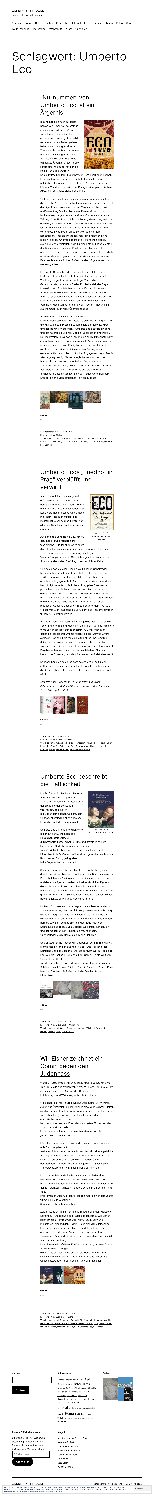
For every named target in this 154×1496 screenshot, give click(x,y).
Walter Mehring (20, 29)
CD (83, 1384)
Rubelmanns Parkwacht (69, 1450)
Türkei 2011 (66, 1418)
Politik (119, 23)
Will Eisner (98, 1326)
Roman (52, 749)
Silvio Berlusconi (95, 441)
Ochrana (61, 1326)
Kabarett (60, 1403)
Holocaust (45, 1326)
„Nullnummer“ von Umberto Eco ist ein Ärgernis (67, 105)
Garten (69, 1395)
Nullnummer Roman (71, 441)
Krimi (71, 1403)
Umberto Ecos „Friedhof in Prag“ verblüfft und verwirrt (76, 479)
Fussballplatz (61, 1395)
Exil (58, 1392)
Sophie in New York (67, 1454)
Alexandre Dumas (67, 743)
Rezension (60, 1414)
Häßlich (51, 1031)
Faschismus (64, 438)
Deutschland (61, 1388)
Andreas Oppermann (28, 11)
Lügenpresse (46, 441)
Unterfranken (80, 1418)
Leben (87, 23)
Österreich (61, 1422)
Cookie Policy (58, 1492)
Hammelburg (62, 1399)
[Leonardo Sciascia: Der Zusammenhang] (125, 1389)
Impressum (38, 29)
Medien (99, 23)
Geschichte (62, 23)
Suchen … (17, 1373)
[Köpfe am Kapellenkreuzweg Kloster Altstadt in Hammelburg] (110, 1389)
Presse (84, 441)
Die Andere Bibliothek (74, 1388)
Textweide (62, 1458)
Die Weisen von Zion (65, 746)
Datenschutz (55, 29)
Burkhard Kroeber (99, 743)
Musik (109, 23)
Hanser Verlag (84, 438)
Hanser (74, 438)
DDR (88, 1384)
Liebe (80, 1403)
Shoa (76, 1326)
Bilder (38, 23)
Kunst (58, 1031)
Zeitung (48, 445)
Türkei (60, 1418)
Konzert (66, 1403)
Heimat (77, 1399)
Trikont (90, 1414)
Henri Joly (102, 746)
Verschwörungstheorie (80, 749)
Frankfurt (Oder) (74, 1392)
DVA (96, 1323)
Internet (76, 23)
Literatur (102, 438)
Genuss (74, 1395)
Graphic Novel (105, 1323)
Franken (64, 1392)
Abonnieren (22, 1461)
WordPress (135, 1484)
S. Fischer (80, 1414)
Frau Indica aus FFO (67, 1446)
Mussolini (57, 441)
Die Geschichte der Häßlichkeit (81, 1028)
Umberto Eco (62, 749)
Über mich (81, 29)
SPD (85, 1414)
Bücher (49, 23)
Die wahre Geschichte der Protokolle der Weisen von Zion (66, 1323)
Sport (129, 23)
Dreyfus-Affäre (82, 746)
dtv (84, 1388)
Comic (62, 1320)
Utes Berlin (62, 1463)
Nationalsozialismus (85, 1408)
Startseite (17, 23)
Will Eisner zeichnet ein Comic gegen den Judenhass (71, 1066)
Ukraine (73, 1418)
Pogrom (69, 1326)
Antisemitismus (83, 743)
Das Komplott (72, 1320)
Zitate (68, 29)
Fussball (86, 1392)
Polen (94, 1408)
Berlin (88, 1379)
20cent (60, 1380)
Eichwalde (91, 1388)
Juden (53, 1326)
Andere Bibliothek (72, 1379)
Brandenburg (64, 1384)
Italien (95, 438)
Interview (84, 1399)
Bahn (82, 1380)
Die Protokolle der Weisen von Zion (96, 1320)
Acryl (29, 23)
